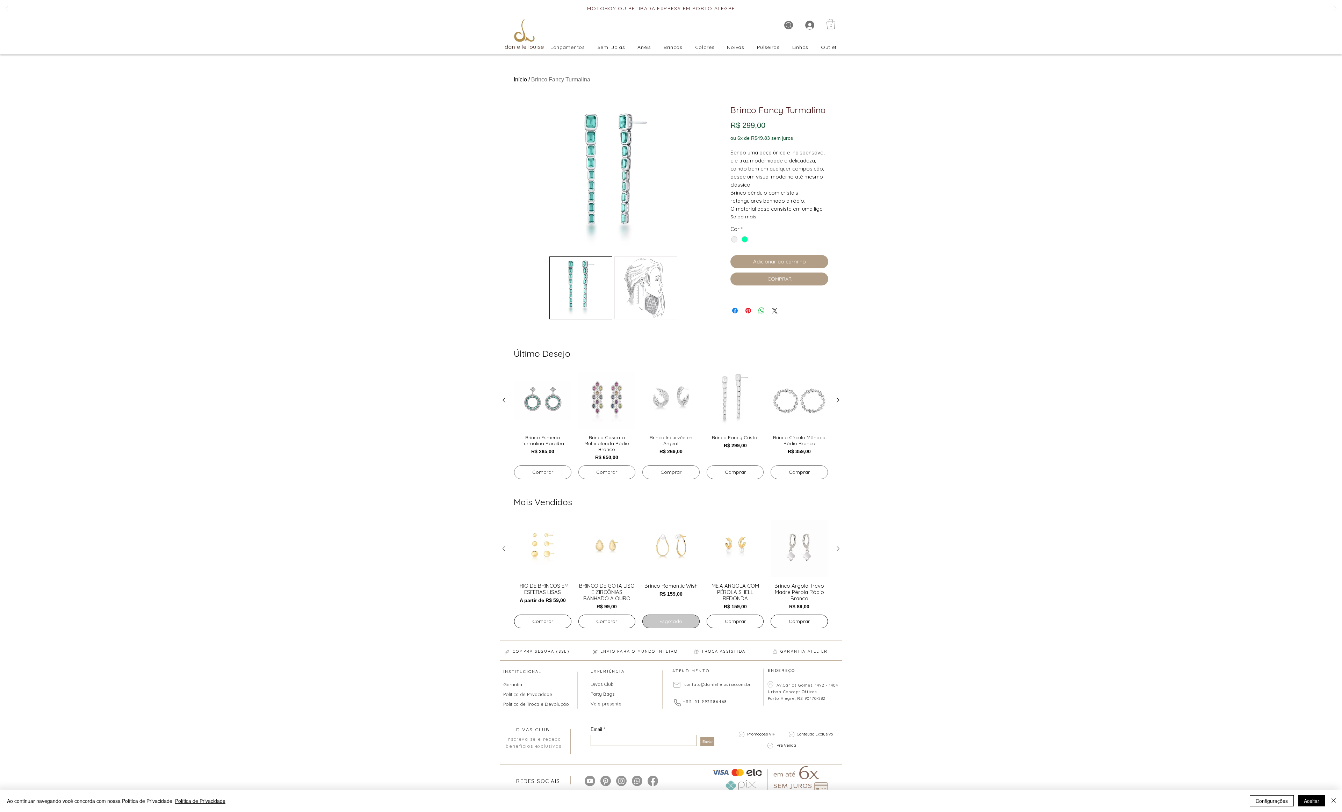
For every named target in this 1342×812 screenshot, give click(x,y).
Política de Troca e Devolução (531, 704)
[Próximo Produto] (838, 400)
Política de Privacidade (527, 694)
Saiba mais (743, 216)
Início (520, 79)
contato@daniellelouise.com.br (718, 684)
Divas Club (602, 684)
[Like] (775, 651)
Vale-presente (606, 703)
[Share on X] (775, 310)
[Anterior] (7, 9)
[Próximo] (1335, 9)
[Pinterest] (605, 781)
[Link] (507, 652)
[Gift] (696, 651)
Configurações (1272, 800)
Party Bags (602, 694)
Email (597, 729)
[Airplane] (595, 652)
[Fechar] (1333, 800)
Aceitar (1311, 800)
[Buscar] (788, 25)
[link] (831, 24)
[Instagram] (621, 781)
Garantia (512, 684)
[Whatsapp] (637, 781)
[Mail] (677, 684)
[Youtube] (590, 781)
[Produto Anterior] (504, 400)
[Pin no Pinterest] (748, 310)
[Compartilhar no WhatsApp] (761, 310)
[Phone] (677, 703)
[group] (671, 425)
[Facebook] (653, 781)
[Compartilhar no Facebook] (735, 310)
